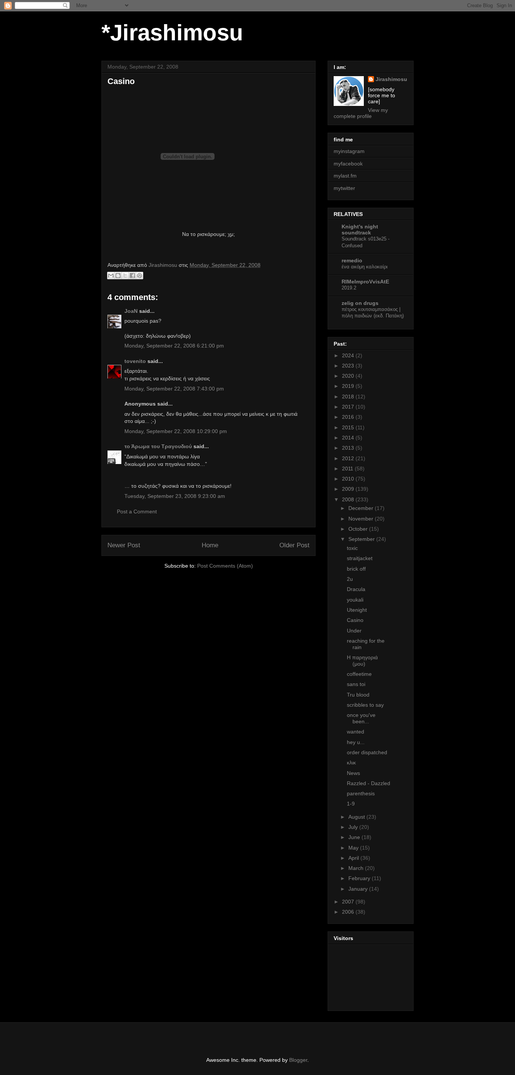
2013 (349, 448)
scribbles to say (365, 705)
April (354, 858)
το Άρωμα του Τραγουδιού (158, 446)
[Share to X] (125, 275)
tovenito (135, 361)
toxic (352, 548)
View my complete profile (361, 113)
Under (354, 631)
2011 (348, 469)
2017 (349, 407)
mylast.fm (345, 176)
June (355, 837)
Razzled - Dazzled (368, 783)
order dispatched (367, 752)
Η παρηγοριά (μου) (362, 660)
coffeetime (359, 674)
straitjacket (359, 558)
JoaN (131, 311)
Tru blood (358, 695)
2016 (349, 417)
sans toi (356, 684)
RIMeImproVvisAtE (365, 282)
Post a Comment (137, 511)
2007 (349, 902)
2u (350, 579)
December (361, 508)
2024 (349, 355)
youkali (355, 600)
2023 (349, 366)
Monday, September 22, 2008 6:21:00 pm (174, 346)
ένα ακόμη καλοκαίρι (365, 267)
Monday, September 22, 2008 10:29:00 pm (175, 431)
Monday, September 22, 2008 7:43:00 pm (174, 389)
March (356, 868)
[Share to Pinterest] (139, 275)
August (357, 817)
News (353, 773)
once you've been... (361, 718)
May (354, 848)
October (358, 529)
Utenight (357, 610)
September (362, 539)
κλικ (351, 763)
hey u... (356, 742)
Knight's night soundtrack (360, 230)
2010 (349, 479)
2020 (349, 376)
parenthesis (361, 793)
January (358, 889)
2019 (349, 386)
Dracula (356, 589)
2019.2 (349, 288)
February (360, 878)
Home (210, 545)
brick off (356, 569)
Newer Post (123, 545)
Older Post (294, 545)
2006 (349, 912)
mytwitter (344, 188)
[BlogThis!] (118, 275)
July (353, 827)
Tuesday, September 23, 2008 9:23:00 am (174, 496)
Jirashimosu (391, 79)
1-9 (351, 804)
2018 (349, 397)
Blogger (298, 1060)
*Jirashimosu (172, 32)
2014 (349, 438)
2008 (349, 499)
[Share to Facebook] (132, 275)
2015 (349, 427)
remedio (352, 260)
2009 (349, 489)
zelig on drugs (360, 303)
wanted (355, 732)
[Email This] (111, 275)
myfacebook (348, 164)
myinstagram (349, 151)
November (361, 519)
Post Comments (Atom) (225, 566)
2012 (349, 458)
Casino (355, 620)
